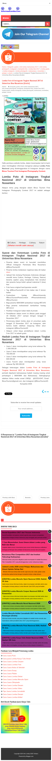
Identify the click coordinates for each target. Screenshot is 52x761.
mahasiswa (37, 90)
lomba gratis (6, 90)
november (45, 90)
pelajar (4, 92)
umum (9, 92)
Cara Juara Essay (10, 670)
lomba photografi (27, 90)
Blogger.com (29, 756)
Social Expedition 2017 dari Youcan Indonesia (21, 532)
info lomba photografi (9, 88)
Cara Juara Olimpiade (11, 682)
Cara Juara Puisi (9, 656)
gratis (18, 86)
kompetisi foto (28, 88)
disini (8, 272)
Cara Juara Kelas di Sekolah (14, 667)
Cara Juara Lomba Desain (13, 685)
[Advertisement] (26, 217)
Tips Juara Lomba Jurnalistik (14, 691)
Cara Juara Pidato (10, 673)
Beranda (27, 497)
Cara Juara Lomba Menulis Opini (15, 679)
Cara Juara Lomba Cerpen (13, 662)
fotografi (12, 86)
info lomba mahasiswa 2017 (29, 86)
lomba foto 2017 (39, 88)
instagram (20, 88)
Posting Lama (45, 497)
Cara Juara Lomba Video (12, 688)
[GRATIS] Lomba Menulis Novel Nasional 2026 (21, 603)
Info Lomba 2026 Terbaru (30, 753)
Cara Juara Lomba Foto (12, 665)
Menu (6, 18)
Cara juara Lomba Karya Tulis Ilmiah (17, 659)
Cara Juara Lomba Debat (12, 676)
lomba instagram (16, 90)
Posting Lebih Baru (9, 497)
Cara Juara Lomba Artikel (12, 697)
